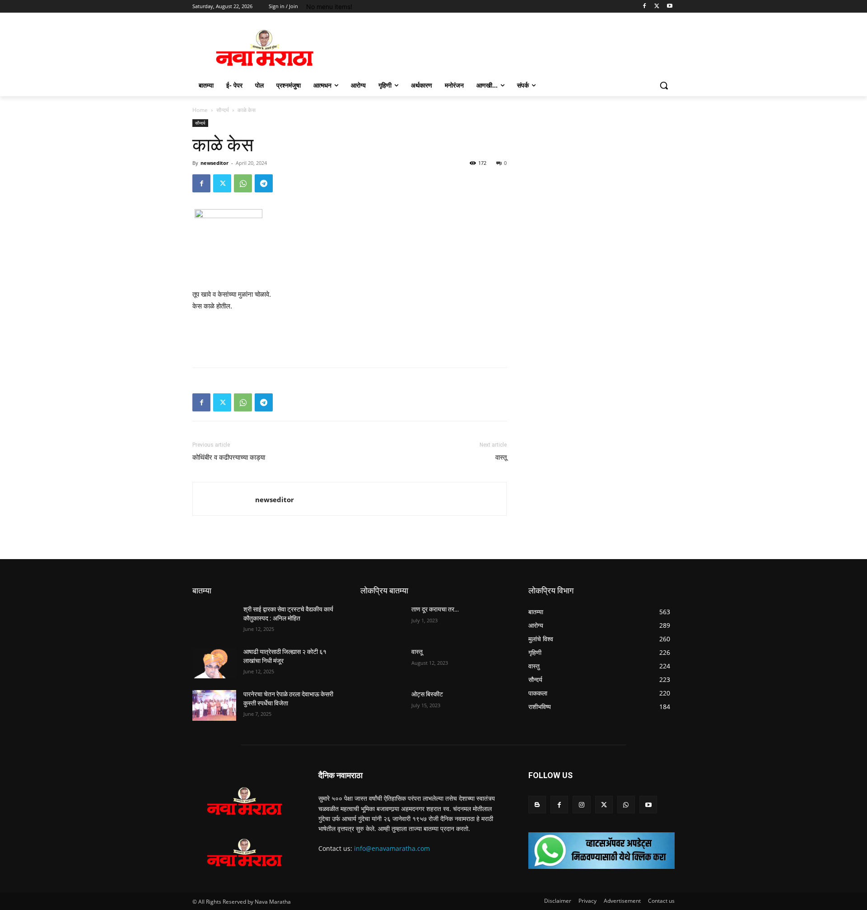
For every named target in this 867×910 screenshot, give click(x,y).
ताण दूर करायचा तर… (435, 609)
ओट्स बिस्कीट (427, 694)
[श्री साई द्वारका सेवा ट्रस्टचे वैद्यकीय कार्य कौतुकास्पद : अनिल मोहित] (214, 620)
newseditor (214, 162)
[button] (664, 85)
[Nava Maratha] (264, 47)
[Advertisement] (349, 337)
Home (200, 110)
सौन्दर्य (222, 110)
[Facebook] (644, 6)
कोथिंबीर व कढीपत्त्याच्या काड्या (228, 457)
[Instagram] (581, 804)
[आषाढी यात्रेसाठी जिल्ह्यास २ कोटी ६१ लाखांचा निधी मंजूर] (214, 663)
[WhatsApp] (243, 183)
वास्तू (501, 457)
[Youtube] (669, 6)
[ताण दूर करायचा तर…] (382, 620)
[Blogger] (537, 804)
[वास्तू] (382, 663)
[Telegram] (264, 183)
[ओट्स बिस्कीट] (382, 705)
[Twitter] (657, 6)
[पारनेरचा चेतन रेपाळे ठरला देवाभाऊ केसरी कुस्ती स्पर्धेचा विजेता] (214, 705)
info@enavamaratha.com (392, 848)
